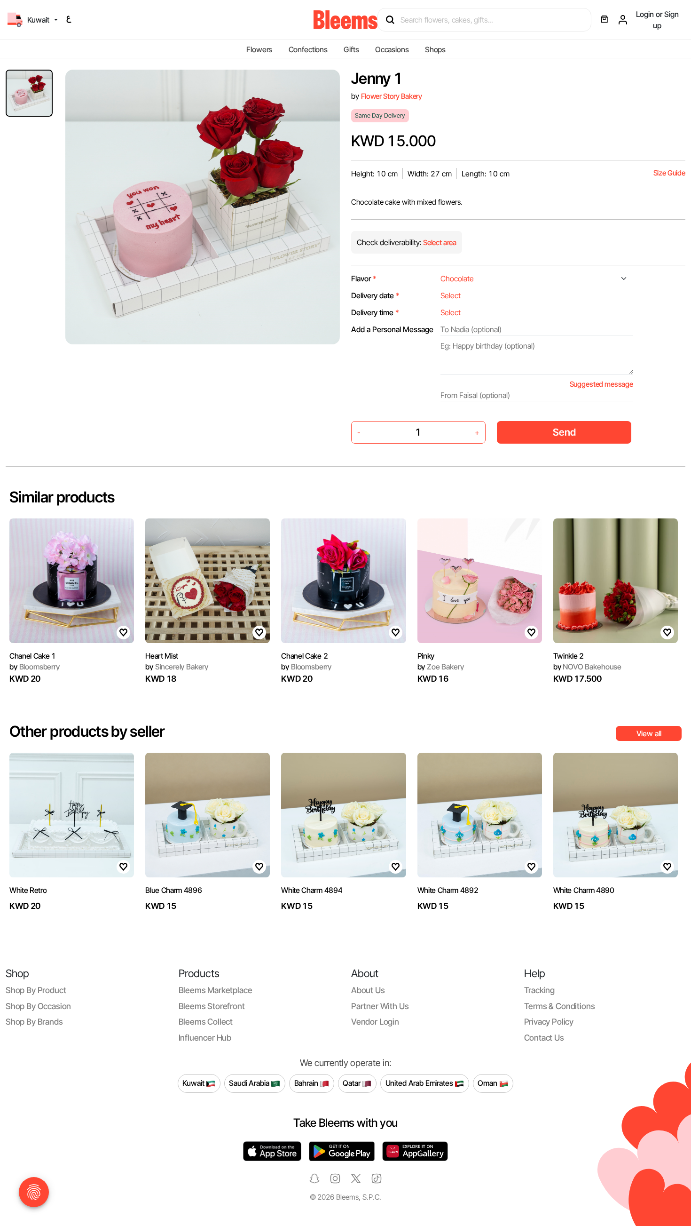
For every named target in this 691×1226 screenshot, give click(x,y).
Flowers (259, 49)
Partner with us (379, 1006)
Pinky (425, 656)
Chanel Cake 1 (32, 656)
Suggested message (601, 384)
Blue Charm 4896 (173, 890)
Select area (439, 242)
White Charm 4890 (583, 890)
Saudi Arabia (250, 1083)
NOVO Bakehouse (587, 666)
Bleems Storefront (212, 1006)
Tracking (539, 990)
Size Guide (669, 172)
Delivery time (375, 312)
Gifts (351, 49)
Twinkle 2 (568, 656)
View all (648, 733)
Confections (308, 49)
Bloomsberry (34, 666)
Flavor (364, 278)
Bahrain (307, 1083)
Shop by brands (34, 1022)
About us (368, 990)
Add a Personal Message (392, 329)
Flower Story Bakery (391, 96)
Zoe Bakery (440, 666)
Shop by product (36, 990)
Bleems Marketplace (215, 990)
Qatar (352, 1083)
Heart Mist (161, 656)
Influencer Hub (205, 1038)
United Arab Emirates (420, 1083)
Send (564, 432)
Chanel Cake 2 (304, 656)
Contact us (544, 1038)
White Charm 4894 (311, 890)
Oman (488, 1083)
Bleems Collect (206, 1022)
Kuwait (194, 1083)
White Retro (28, 890)
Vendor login (375, 1022)
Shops (435, 49)
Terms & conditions (559, 1006)
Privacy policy (549, 1022)
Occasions (392, 49)
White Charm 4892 (448, 890)
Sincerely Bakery (176, 666)
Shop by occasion (38, 1006)
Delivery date (375, 295)
